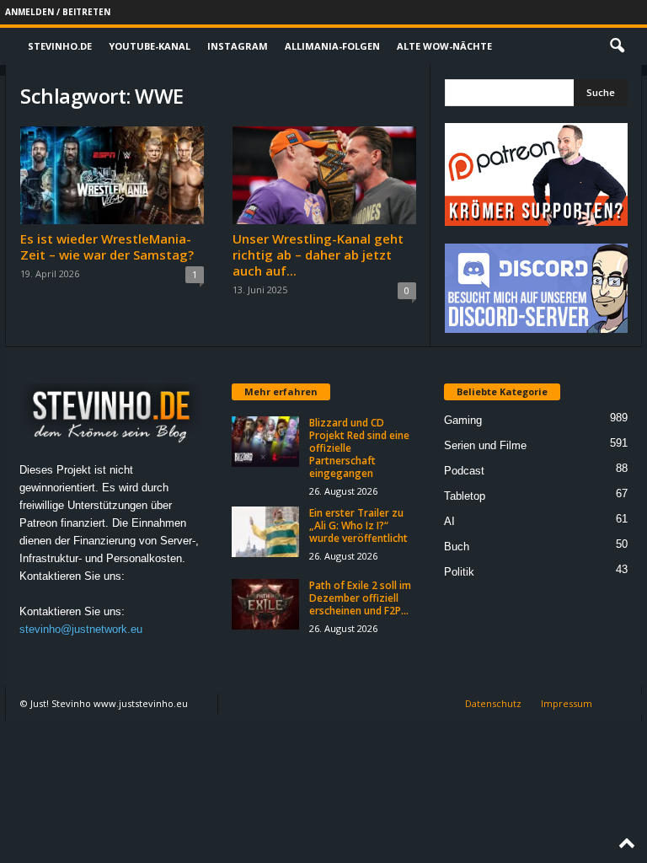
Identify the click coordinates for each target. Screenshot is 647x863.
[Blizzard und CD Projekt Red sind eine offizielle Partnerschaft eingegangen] (265, 441)
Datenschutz (493, 703)
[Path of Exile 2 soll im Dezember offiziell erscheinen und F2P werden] (265, 604)
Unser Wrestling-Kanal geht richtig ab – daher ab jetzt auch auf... (318, 254)
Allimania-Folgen (332, 46)
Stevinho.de (60, 46)
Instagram (237, 46)
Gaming (463, 420)
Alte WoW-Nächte (444, 46)
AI (449, 521)
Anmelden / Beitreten (57, 12)
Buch (456, 546)
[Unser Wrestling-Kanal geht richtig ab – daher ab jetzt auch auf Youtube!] (324, 175)
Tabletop (464, 496)
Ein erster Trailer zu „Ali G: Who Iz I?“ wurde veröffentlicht (358, 525)
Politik (459, 572)
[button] (616, 46)
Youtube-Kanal (149, 46)
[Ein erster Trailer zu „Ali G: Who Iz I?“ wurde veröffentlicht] (265, 532)
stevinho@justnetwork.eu (80, 629)
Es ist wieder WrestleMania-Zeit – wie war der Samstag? (107, 246)
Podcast (464, 470)
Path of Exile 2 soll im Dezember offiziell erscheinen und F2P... (360, 598)
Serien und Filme (485, 445)
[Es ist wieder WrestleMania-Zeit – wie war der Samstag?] (112, 175)
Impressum (566, 703)
